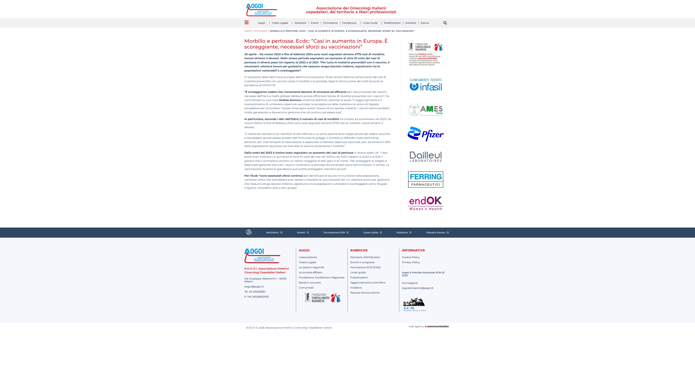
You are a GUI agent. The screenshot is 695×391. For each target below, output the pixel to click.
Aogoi (261, 22)
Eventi (315, 22)
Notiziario (300, 22)
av (426, 326)
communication (438, 326)
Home (248, 31)
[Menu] (246, 22)
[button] (445, 23)
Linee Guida (370, 22)
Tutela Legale (280, 22)
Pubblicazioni (392, 22)
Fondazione (349, 22)
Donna (425, 22)
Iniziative (410, 22)
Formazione (330, 22)
